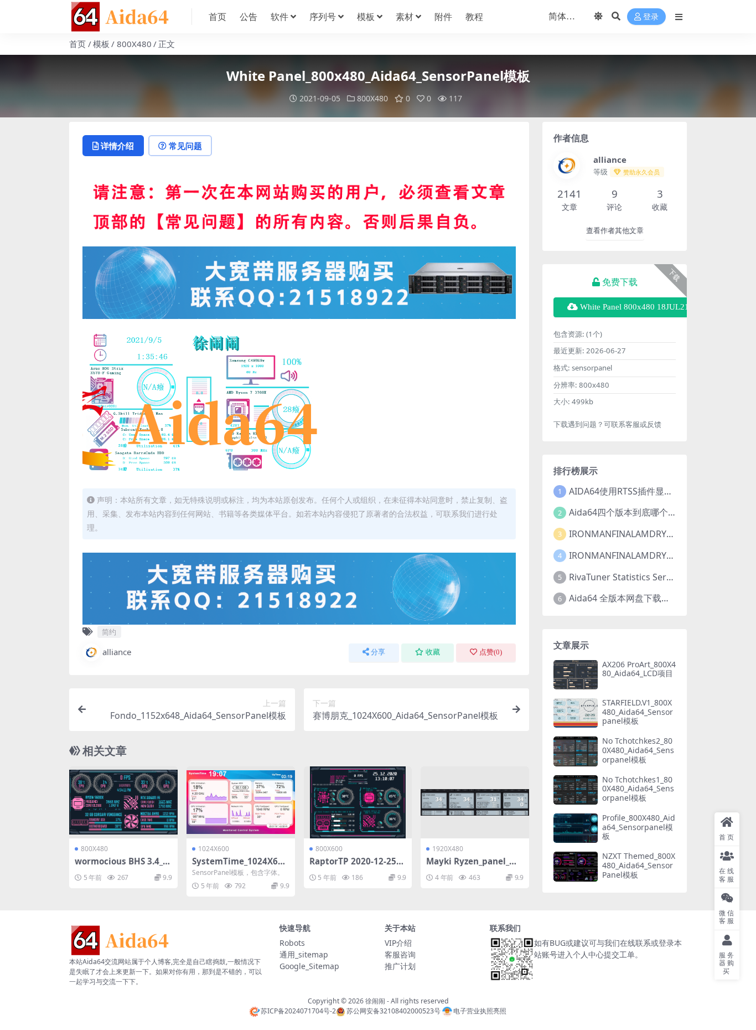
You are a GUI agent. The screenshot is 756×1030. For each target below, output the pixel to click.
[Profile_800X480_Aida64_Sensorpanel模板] (575, 828)
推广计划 (400, 966)
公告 (248, 17)
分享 (378, 652)
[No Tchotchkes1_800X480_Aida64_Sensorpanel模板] (575, 790)
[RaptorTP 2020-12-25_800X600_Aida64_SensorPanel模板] (358, 802)
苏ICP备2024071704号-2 (298, 1011)
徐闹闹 (375, 1001)
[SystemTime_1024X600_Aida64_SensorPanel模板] (241, 802)
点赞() (490, 652)
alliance (116, 651)
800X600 (329, 848)
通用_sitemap (303, 954)
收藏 (433, 652)
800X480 (134, 43)
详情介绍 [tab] (117, 145)
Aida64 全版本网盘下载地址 (624, 598)
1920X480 (447, 848)
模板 (366, 17)
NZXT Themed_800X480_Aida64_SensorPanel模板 (638, 865)
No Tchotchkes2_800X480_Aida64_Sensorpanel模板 (638, 750)
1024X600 (213, 848)
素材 (404, 17)
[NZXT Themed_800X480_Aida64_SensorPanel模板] (575, 866)
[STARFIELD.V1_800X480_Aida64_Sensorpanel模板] (575, 713)
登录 (651, 17)
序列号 (322, 17)
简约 (109, 632)
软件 (279, 17)
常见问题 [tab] (185, 145)
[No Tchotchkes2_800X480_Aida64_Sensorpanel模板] (575, 751)
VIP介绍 (398, 943)
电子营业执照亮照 (479, 1011)
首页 (217, 17)
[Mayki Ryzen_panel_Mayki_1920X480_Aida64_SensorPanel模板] (475, 802)
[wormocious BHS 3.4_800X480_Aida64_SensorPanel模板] (123, 802)
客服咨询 (400, 954)
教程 (474, 17)
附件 (443, 17)
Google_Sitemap (309, 966)
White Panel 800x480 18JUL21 (634, 306)
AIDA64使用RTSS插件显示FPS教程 (637, 491)
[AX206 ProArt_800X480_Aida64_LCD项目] (575, 674)
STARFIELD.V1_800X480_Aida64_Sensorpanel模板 (637, 712)
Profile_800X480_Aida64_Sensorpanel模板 (638, 827)
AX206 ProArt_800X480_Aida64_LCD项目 (639, 669)
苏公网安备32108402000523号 (393, 1011)
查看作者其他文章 (615, 230)
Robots (292, 943)
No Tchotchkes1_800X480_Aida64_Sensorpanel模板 (638, 789)
